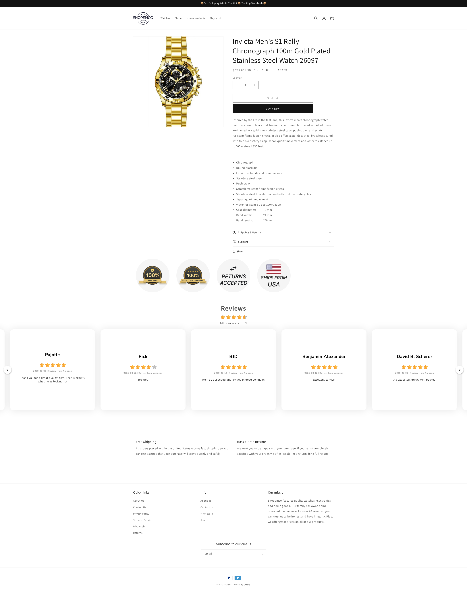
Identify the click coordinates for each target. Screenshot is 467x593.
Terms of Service (142, 520)
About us (205, 500)
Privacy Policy (141, 513)
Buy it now (273, 108)
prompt (143, 380)
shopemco (228, 585)
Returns (137, 532)
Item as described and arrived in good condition (233, 380)
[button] (316, 18)
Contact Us (139, 507)
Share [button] (240, 251)
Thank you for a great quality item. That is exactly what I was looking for (52, 379)
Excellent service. (324, 380)
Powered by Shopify (241, 585)
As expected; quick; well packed (414, 380)
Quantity (237, 77)
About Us (138, 500)
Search (204, 520)
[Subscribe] (262, 554)
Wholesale (139, 526)
